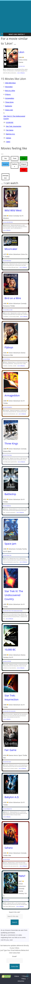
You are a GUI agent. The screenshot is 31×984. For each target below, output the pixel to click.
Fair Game (9, 130)
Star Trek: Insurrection (13, 126)
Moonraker (9, 86)
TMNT (8, 141)
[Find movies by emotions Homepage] (1, 34)
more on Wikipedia (21, 72)
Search (14, 922)
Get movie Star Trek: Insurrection (9, 711)
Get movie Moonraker (7, 260)
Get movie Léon (22, 66)
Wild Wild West (10, 83)
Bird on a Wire (10, 90)
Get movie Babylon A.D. (7, 808)
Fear (23, 158)
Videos (16, 976)
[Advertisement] (15, 16)
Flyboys (8, 94)
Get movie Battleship (7, 505)
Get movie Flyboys (6, 359)
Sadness (14, 165)
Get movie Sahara (6, 859)
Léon (21, 52)
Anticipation (5, 177)
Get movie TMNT (6, 899)
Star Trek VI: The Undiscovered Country (14, 117)
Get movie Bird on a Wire (7, 309)
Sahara (8, 138)
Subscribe (14, 966)
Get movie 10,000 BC (7, 661)
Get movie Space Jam (7, 555)
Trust (14, 158)
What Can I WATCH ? (17, 34)
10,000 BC (9, 122)
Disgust (23, 164)
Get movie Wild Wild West (8, 222)
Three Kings (9, 102)
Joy (5, 158)
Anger (24, 170)
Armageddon (9, 98)
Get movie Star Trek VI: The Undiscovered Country (12, 610)
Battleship (8, 106)
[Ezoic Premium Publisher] (6, 977)
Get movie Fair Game (7, 761)
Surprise (5, 164)
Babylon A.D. (10, 134)
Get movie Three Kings (7, 455)
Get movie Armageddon (7, 407)
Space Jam (9, 110)
